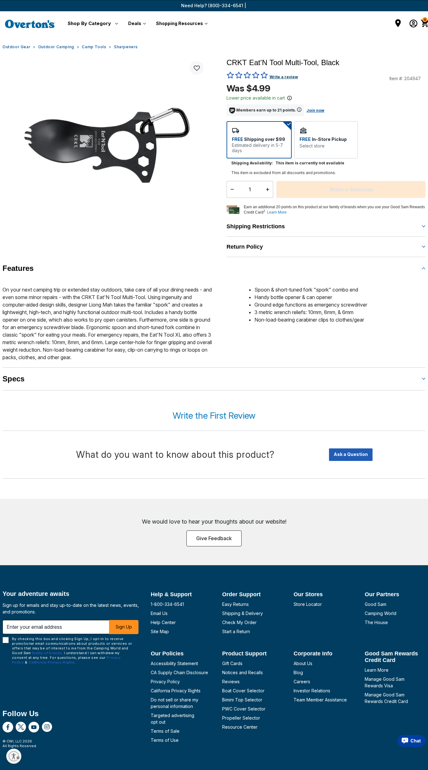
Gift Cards (232, 663)
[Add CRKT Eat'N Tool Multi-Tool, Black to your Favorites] (197, 68)
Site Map (160, 631)
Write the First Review (214, 415)
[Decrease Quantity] (231, 189)
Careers (302, 681)
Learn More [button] (277, 212)
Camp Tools (94, 46)
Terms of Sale (165, 731)
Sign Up (124, 626)
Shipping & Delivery (242, 613)
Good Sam (375, 604)
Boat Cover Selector (243, 690)
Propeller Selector (241, 718)
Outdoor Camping (56, 46)
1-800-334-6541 (167, 604)
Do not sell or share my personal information (174, 703)
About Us (303, 663)
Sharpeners (126, 46)
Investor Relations (312, 690)
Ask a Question (351, 454)
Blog (298, 672)
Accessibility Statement (174, 663)
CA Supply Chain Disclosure (179, 672)
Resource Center (240, 727)
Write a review (283, 77)
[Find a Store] (398, 24)
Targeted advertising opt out (172, 719)
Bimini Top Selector (242, 699)
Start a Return (236, 631)
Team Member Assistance (320, 699)
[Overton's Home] (30, 23)
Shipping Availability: (252, 163)
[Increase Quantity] (269, 189)
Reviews (231, 681)
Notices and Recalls (242, 672)
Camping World (380, 613)
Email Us (159, 613)
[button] (91, 23)
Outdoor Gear (16, 46)
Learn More (377, 670)
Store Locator (308, 604)
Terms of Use (165, 740)
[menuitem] (91, 23)
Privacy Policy (165, 681)
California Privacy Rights (176, 690)
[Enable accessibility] (13, 756)
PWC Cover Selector (243, 708)
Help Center (163, 622)
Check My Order (239, 622)
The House (376, 622)
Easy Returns (235, 604)
